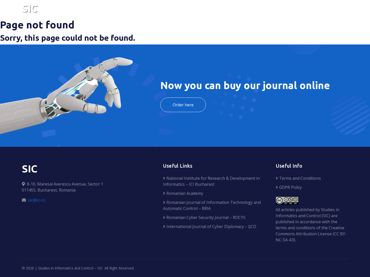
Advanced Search (323, 9)
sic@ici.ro (36, 200)
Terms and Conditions (300, 178)
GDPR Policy (290, 187)
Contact (286, 9)
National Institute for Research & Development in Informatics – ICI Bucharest (211, 181)
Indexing (262, 9)
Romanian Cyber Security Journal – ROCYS (205, 217)
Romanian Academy (184, 193)
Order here (183, 105)
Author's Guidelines (222, 9)
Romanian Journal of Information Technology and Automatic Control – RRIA (212, 205)
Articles (183, 9)
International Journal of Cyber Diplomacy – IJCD (211, 226)
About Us (154, 9)
